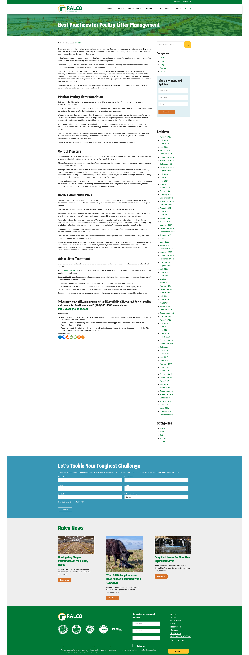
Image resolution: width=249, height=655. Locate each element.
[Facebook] (64, 337)
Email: (61, 485)
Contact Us (175, 633)
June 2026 (164, 144)
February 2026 (166, 150)
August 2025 (165, 171)
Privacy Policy (92, 652)
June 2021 (164, 300)
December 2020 (167, 313)
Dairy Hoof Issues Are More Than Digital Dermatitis (172, 559)
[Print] (79, 337)
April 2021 (164, 303)
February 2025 (166, 191)
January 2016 (166, 411)
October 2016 (165, 398)
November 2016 (166, 394)
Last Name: (128, 477)
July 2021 (164, 296)
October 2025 (166, 164)
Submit (65, 509)
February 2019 (166, 364)
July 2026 (164, 140)
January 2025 (166, 194)
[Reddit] (67, 337)
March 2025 (165, 188)
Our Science (133, 9)
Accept (178, 651)
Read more (65, 580)
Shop (178, 9)
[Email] (71, 337)
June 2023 (164, 242)
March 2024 (165, 218)
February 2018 (166, 374)
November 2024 (167, 201)
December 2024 (167, 198)
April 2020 (164, 333)
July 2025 (164, 174)
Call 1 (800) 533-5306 (180, 636)
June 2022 (164, 272)
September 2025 (167, 167)
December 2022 (167, 256)
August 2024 (165, 208)
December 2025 (167, 157)
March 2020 (165, 337)
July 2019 (164, 350)
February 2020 (166, 340)
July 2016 (164, 405)
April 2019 (164, 361)
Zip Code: (61, 494)
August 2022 (165, 266)
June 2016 (164, 408)
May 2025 (164, 181)
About (119, 9)
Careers (174, 630)
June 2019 (164, 354)
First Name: (62, 477)
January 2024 (166, 225)
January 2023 (166, 252)
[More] (83, 337)
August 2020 (165, 320)
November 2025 (167, 161)
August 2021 (165, 293)
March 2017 (165, 388)
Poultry (78, 43)
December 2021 (166, 289)
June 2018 (164, 367)
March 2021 (165, 306)
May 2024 (164, 215)
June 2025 (164, 178)
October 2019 (165, 347)
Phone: (126, 485)
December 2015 (166, 415)
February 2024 (166, 222)
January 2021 (166, 310)
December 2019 (166, 344)
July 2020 (164, 323)
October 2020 (166, 317)
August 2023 (165, 235)
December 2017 (166, 377)
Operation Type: (130, 494)
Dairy (162, 65)
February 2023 (166, 249)
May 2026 (164, 147)
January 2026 (166, 154)
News (162, 58)
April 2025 (164, 184)
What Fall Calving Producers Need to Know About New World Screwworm (123, 579)
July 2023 (164, 239)
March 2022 (165, 283)
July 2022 (164, 269)
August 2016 (165, 401)
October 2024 (166, 205)
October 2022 (166, 262)
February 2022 (166, 286)
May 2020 (164, 330)
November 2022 (167, 259)
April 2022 (164, 279)
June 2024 (164, 211)
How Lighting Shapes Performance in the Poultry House (73, 561)
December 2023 (167, 228)
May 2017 (164, 384)
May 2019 (164, 357)
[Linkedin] (60, 337)
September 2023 (167, 232)
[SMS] (75, 337)
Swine (162, 71)
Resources (164, 9)
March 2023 (165, 245)
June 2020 (164, 327)
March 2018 (165, 371)
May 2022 (164, 276)
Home (109, 9)
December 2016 (166, 391)
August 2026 (165, 137)
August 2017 (165, 381)
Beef (162, 61)
